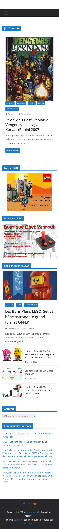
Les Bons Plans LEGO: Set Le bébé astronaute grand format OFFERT (29, 317)
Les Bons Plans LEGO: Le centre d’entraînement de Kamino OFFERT (38, 390)
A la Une (10, 103)
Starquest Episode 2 (12, 445)
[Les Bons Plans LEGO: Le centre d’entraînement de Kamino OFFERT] (12, 392)
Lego (19, 305)
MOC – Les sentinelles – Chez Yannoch (21, 441)
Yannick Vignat (27, 114)
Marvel (41, 103)
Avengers (21, 103)
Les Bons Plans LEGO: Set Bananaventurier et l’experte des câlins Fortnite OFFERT (39, 354)
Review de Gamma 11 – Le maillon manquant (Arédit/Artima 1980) (28, 479)
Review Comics (12, 109)
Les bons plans (31, 305)
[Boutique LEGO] (29, 241)
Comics (31, 103)
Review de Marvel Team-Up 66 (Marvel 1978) (30, 456)
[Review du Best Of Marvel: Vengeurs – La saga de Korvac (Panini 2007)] (29, 69)
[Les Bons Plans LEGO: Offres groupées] (12, 374)
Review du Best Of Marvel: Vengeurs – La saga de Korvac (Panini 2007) (27, 124)
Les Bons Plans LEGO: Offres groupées (39, 372)
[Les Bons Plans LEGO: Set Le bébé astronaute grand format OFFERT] (29, 285)
